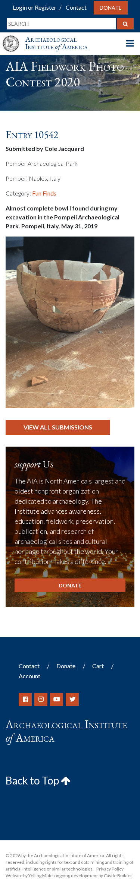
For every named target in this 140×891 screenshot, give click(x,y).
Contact (76, 7)
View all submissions (58, 427)
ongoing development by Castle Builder (93, 875)
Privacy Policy (110, 869)
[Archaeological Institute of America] (14, 36)
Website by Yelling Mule (29, 875)
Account (29, 675)
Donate (111, 7)
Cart (98, 665)
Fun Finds (44, 193)
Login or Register (34, 7)
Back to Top (33, 780)
